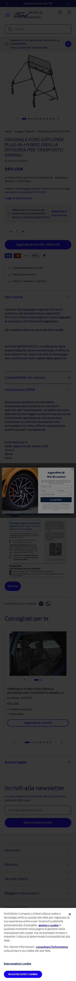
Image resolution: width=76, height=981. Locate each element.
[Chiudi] (69, 914)
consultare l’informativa (52, 947)
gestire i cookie (48, 925)
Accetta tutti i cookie (23, 974)
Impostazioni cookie (17, 963)
